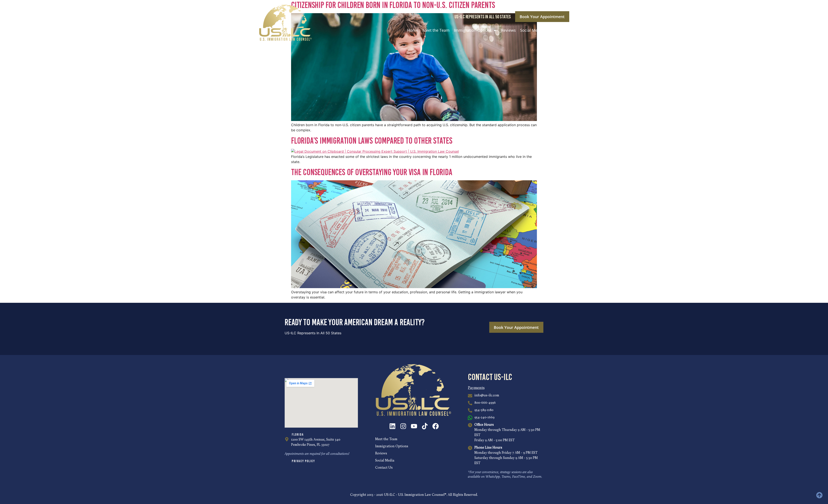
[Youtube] (414, 426)
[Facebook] (435, 426)
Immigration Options (391, 446)
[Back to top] (819, 495)
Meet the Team (386, 439)
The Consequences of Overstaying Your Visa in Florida (371, 172)
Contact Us (384, 467)
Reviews (381, 453)
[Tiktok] (425, 426)
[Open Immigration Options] (495, 30)
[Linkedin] (392, 426)
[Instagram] (403, 426)
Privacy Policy (303, 461)
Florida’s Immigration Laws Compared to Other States (371, 140)
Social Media (384, 460)
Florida (298, 434)
